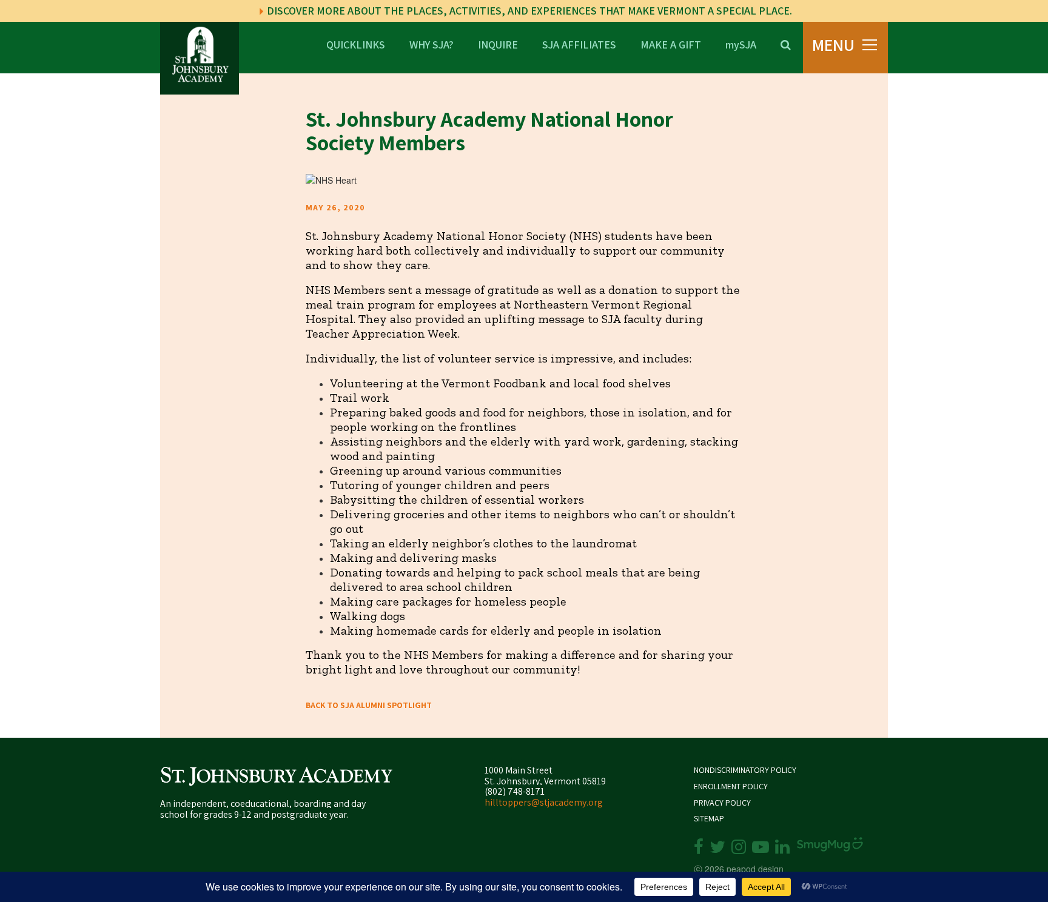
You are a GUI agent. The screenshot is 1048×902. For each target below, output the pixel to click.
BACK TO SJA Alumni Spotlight (369, 705)
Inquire (498, 44)
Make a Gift (670, 44)
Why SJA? (431, 44)
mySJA (740, 44)
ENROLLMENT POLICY (731, 786)
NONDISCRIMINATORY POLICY (745, 770)
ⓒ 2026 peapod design (739, 869)
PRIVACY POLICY (722, 803)
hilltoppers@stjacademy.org (544, 802)
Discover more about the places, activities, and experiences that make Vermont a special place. (528, 11)
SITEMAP (709, 818)
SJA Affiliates (579, 44)
